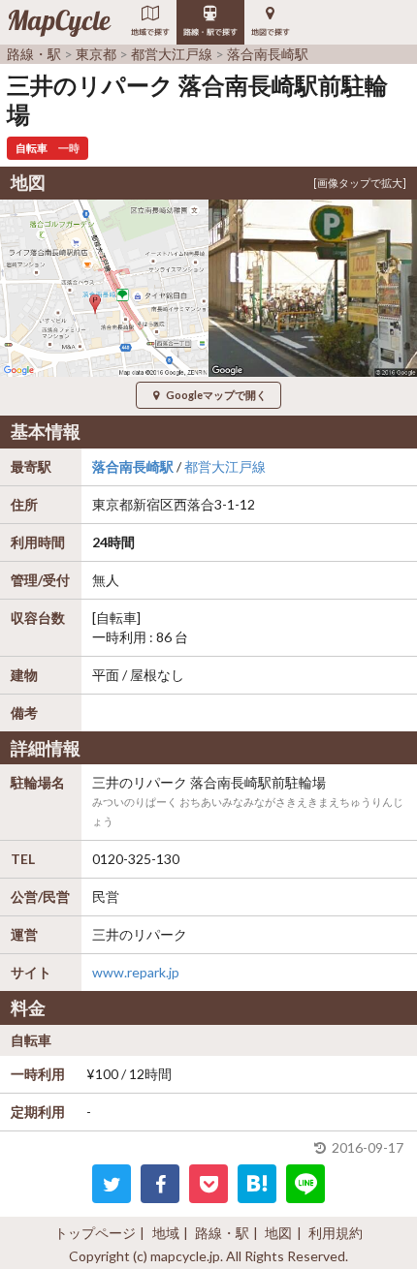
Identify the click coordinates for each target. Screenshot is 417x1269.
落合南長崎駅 (133, 466)
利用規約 (335, 1232)
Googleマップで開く (216, 394)
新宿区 (153, 504)
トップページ (95, 1232)
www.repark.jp (135, 972)
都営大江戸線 (225, 466)
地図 (278, 1232)
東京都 (112, 504)
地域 (165, 1232)
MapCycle (59, 22)
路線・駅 (222, 1232)
